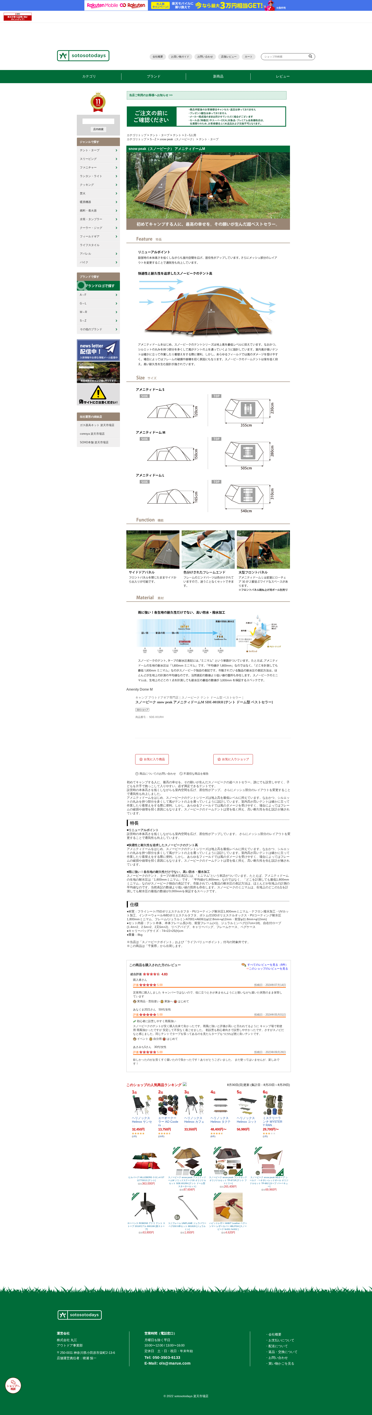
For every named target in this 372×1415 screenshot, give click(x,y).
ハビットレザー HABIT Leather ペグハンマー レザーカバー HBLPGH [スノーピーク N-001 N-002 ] (228, 1226)
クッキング (87, 184)
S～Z (83, 320)
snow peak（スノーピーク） (177, 139)
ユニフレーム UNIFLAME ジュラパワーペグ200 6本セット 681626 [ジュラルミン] (187, 1226)
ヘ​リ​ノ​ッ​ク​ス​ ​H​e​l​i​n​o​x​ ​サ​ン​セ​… (142, 1121)
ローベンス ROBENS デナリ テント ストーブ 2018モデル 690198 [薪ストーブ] (146, 1226)
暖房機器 (85, 202)
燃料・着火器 (88, 210)
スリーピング (88, 158)
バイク (84, 262)
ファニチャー (88, 167)
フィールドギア (89, 236)
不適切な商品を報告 (196, 773)
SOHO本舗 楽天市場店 (94, 442)
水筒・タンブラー (91, 219)
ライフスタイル (89, 245)
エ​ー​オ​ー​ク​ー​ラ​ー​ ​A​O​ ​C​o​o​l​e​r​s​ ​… (168, 1121)
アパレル (85, 253)
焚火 (82, 193)
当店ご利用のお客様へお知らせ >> (151, 95)
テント (177, 135)
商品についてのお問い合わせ (158, 773)
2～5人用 (190, 135)
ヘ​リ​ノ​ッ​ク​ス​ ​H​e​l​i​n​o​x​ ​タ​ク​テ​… (221, 1121)
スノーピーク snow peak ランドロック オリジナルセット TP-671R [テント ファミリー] (228, 1180)
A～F (83, 294)
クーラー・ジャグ (91, 227)
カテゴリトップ (136, 135)
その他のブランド (91, 329)
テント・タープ (89, 150)
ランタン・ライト (91, 176)
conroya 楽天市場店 (92, 433)
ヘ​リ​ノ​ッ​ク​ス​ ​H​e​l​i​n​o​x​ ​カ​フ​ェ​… (194, 1121)
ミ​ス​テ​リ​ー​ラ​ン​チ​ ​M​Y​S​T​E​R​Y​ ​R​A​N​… (272, 1121)
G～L (83, 303)
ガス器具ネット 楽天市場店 (97, 425)
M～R (83, 312)
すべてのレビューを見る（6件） (267, 964)
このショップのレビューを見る (268, 968)
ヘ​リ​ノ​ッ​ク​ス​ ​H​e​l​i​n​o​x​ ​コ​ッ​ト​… (247, 1121)
